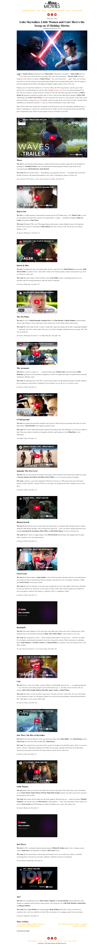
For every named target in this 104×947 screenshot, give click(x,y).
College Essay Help (28, 10)
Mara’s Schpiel (77, 10)
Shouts (44, 10)
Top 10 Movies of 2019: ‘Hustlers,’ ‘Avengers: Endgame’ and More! (72, 925)
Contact (68, 10)
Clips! (38, 10)
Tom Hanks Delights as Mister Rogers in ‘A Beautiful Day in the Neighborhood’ (31, 925)
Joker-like (46, 88)
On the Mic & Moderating (56, 10)
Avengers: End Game (60, 90)
